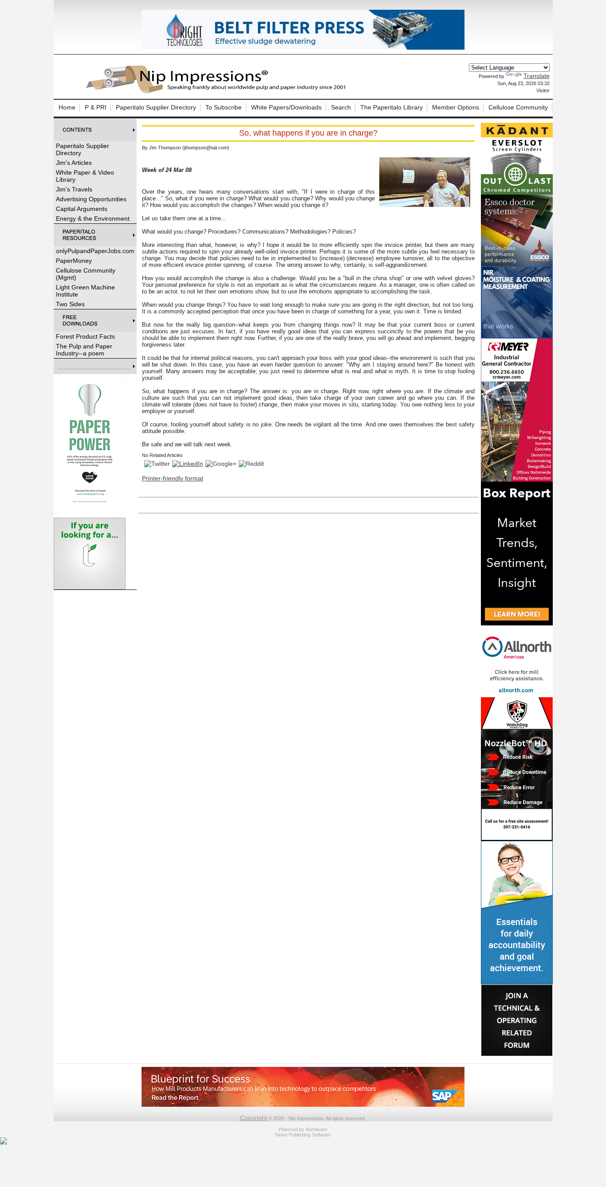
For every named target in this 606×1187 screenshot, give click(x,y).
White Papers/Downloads (286, 107)
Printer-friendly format (172, 478)
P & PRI (95, 107)
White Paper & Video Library (85, 176)
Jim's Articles (74, 162)
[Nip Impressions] (218, 91)
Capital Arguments (81, 208)
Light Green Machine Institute (85, 291)
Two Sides (70, 304)
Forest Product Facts (85, 336)
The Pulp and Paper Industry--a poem (84, 350)
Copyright (253, 1117)
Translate (536, 75)
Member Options (455, 107)
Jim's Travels (74, 189)
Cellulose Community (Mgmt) (85, 274)
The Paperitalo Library (391, 107)
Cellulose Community (518, 107)
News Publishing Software (303, 1134)
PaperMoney (74, 260)
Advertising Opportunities (91, 199)
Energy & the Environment (93, 218)
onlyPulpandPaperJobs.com (95, 250)
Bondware (316, 1129)
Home (67, 107)
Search (341, 107)
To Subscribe (223, 107)
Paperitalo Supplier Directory (156, 107)
